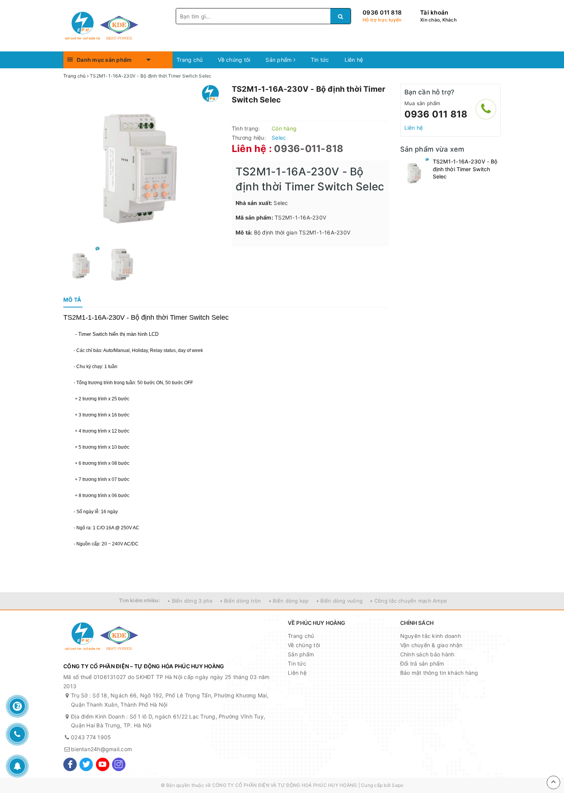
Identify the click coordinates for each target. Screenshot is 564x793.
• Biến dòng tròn (240, 601)
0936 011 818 (382, 12)
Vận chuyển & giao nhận (431, 645)
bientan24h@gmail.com (101, 749)
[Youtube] (102, 764)
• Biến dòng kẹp (289, 601)
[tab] (72, 299)
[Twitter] (86, 764)
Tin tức (320, 59)
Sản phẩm (279, 59)
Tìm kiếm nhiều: (139, 600)
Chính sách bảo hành (427, 654)
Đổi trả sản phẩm (422, 663)
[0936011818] (485, 109)
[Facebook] (70, 764)
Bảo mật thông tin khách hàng (439, 672)
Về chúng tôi (234, 59)
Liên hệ (354, 59)
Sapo (397, 785)
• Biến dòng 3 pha (189, 601)
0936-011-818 (308, 148)
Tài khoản (434, 12)
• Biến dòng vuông (339, 601)
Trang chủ (189, 59)
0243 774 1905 (91, 737)
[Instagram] (118, 764)
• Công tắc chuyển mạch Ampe (408, 601)
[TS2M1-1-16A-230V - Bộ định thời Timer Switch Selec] (414, 172)
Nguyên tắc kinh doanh (430, 636)
